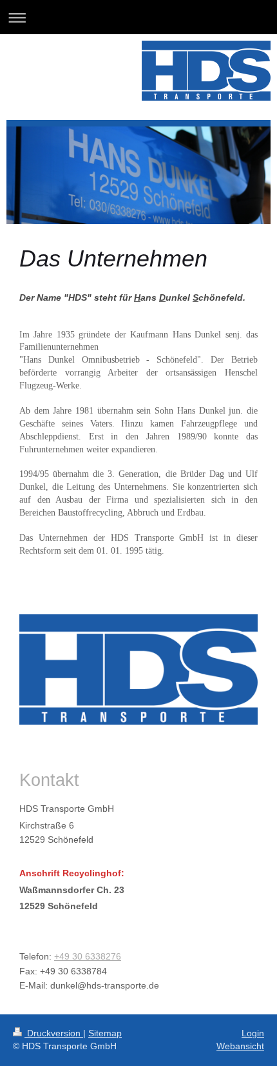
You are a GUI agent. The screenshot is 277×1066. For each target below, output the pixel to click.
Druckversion (53, 1033)
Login (253, 1033)
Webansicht (240, 1046)
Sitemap (105, 1033)
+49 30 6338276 (87, 956)
